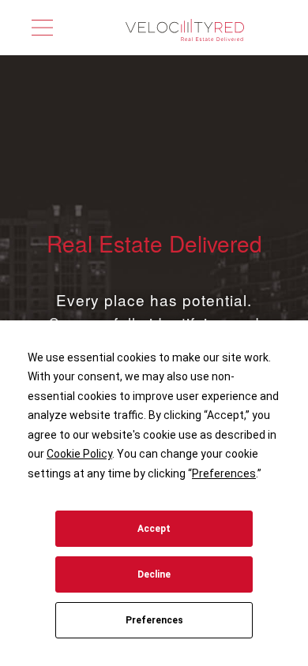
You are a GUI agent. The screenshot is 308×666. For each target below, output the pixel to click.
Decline (154, 574)
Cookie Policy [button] (79, 453)
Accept (154, 528)
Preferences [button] (224, 473)
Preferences (154, 620)
